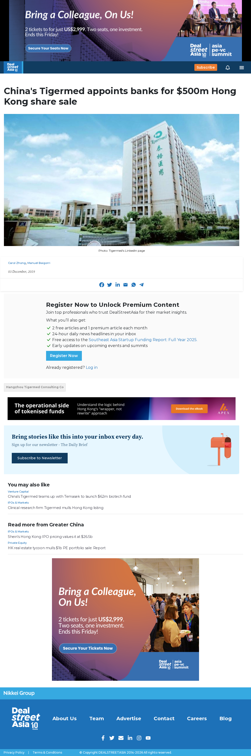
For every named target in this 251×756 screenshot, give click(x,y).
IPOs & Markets (18, 502)
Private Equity (17, 543)
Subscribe (206, 67)
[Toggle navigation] (241, 67)
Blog (225, 718)
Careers (197, 718)
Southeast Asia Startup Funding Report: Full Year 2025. (143, 339)
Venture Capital (18, 491)
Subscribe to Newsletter (39, 458)
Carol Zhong (17, 263)
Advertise (128, 718)
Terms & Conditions (47, 752)
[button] (227, 67)
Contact (164, 718)
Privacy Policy (14, 752)
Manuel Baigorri (38, 263)
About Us (64, 718)
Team (96, 718)
